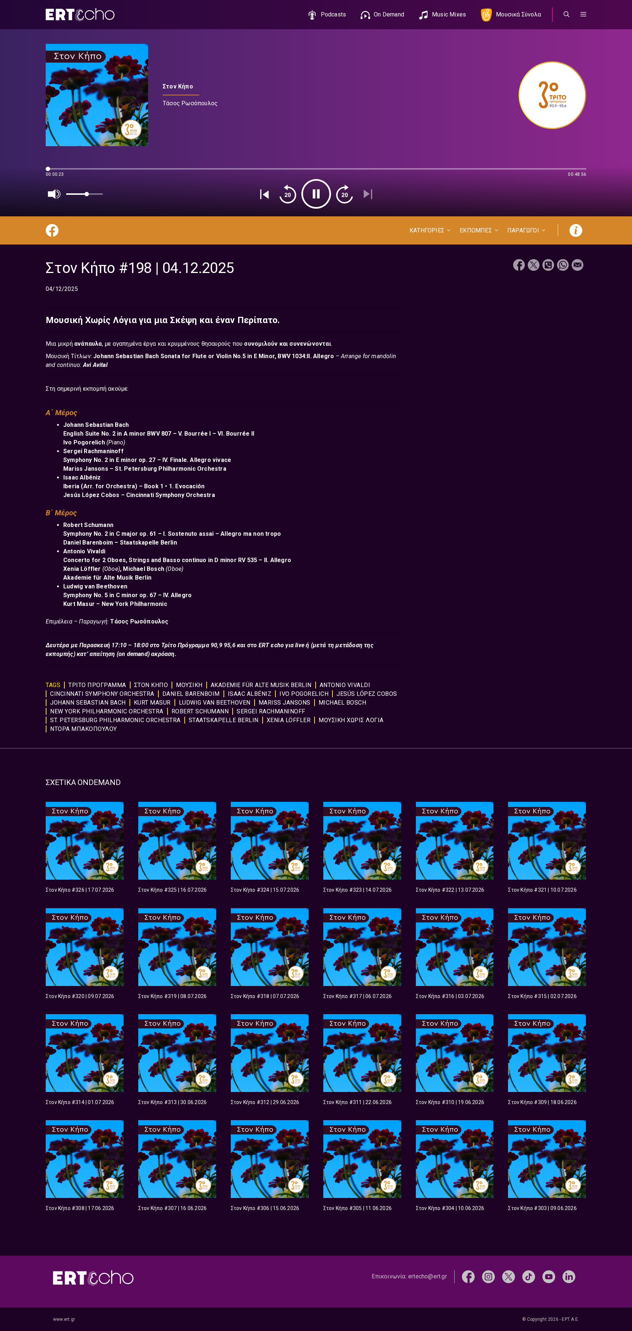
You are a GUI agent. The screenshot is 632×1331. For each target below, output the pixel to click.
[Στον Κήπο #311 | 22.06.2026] (362, 1053)
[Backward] (288, 194)
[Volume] (54, 194)
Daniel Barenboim (191, 693)
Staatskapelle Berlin (224, 720)
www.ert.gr (64, 1319)
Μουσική (189, 685)
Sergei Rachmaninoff (271, 711)
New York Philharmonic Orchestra (106, 711)
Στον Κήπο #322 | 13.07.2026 (450, 890)
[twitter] (508, 1276)
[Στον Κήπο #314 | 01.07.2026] (85, 1053)
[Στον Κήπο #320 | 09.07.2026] (85, 947)
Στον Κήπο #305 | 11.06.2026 (357, 1208)
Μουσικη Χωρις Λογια (351, 720)
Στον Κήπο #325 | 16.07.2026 (172, 890)
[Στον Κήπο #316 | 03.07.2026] (455, 947)
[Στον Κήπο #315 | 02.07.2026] (547, 947)
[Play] (316, 194)
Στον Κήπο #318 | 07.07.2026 (265, 996)
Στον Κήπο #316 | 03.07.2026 (450, 996)
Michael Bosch (342, 702)
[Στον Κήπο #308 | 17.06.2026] (85, 1159)
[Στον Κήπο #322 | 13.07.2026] (455, 841)
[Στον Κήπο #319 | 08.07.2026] (177, 947)
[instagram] (488, 1276)
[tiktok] (528, 1276)
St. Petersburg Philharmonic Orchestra (115, 720)
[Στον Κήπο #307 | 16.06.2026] (177, 1159)
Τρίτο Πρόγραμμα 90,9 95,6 (199, 645)
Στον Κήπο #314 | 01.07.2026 (80, 1102)
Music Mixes (449, 14)
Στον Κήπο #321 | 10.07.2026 (542, 890)
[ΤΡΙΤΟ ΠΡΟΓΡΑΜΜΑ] (548, 95)
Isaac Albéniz (250, 693)
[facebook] (468, 1276)
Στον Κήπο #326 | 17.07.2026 (80, 890)
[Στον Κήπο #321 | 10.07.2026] (547, 841)
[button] (583, 15)
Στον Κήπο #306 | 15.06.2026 (265, 1208)
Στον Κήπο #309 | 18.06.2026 (542, 1102)
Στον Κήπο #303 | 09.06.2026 (542, 1208)
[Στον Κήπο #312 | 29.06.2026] (270, 1053)
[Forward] (344, 194)
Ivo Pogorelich (303, 693)
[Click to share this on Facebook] (519, 266)
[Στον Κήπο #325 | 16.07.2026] (177, 841)
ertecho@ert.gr (427, 1276)
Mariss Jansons (285, 702)
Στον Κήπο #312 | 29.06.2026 (265, 1102)
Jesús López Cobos (366, 693)
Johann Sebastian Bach (88, 702)
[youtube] (548, 1276)
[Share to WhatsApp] (563, 266)
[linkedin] (569, 1276)
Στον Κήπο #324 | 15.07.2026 (265, 890)
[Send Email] (577, 266)
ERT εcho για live (282, 645)
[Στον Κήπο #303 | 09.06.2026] (547, 1159)
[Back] (264, 194)
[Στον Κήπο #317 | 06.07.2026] (362, 947)
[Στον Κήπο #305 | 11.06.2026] (362, 1159)
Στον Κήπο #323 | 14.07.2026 (357, 890)
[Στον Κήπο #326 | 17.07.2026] (85, 841)
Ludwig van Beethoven (215, 702)
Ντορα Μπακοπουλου (83, 728)
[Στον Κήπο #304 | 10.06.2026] (455, 1159)
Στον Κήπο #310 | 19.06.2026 (450, 1102)
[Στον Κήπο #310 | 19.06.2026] (455, 1053)
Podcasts (333, 14)
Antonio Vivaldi (345, 685)
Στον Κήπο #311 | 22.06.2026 (357, 1102)
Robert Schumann (200, 711)
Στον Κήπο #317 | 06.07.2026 (357, 996)
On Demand (389, 14)
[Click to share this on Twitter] (533, 266)
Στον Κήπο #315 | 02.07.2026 (542, 996)
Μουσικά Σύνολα (518, 14)
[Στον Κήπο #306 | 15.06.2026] (270, 1159)
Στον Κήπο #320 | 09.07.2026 (80, 996)
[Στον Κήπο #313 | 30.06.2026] (177, 1053)
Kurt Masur (152, 702)
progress (58, 172)
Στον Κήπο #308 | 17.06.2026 (80, 1208)
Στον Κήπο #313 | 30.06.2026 (172, 1102)
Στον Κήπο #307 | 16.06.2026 (172, 1208)
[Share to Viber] (548, 266)
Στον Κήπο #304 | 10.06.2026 (450, 1208)
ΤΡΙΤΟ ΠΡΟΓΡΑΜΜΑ (97, 685)
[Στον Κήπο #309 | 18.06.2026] (547, 1053)
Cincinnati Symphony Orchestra (102, 693)
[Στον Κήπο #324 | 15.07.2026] (270, 841)
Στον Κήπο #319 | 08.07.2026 (172, 996)
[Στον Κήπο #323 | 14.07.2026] (362, 841)
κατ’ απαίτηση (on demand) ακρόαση (125, 654)
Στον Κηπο (151, 685)
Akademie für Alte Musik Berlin (261, 685)
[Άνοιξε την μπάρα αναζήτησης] (566, 14)
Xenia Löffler (289, 720)
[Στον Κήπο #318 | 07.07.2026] (270, 947)
